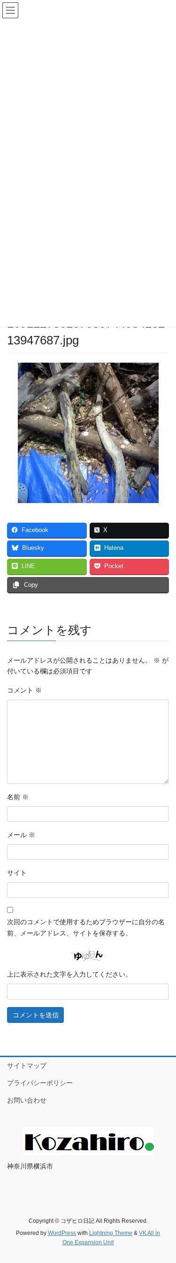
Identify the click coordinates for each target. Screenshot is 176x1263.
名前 (18, 797)
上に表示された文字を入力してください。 (69, 974)
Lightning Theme (110, 1233)
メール (21, 835)
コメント (24, 690)
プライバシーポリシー (40, 1083)
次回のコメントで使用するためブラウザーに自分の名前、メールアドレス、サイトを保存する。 (86, 927)
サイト (17, 872)
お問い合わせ (26, 1100)
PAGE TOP (162, 1216)
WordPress (62, 1233)
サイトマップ (26, 1065)
